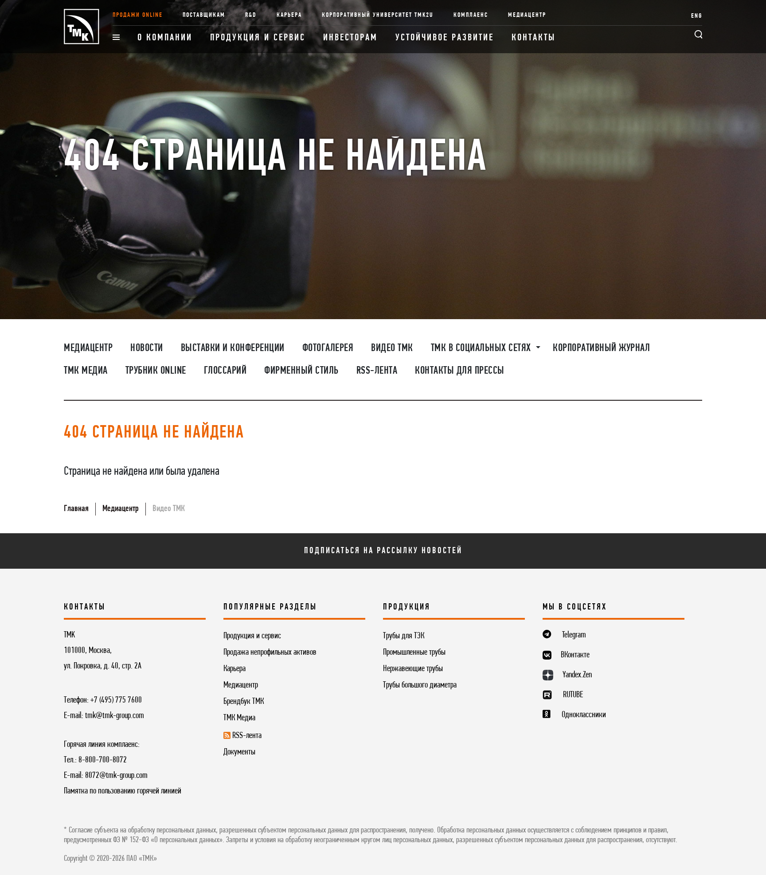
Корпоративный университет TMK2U (378, 15)
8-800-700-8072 (102, 760)
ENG (696, 16)
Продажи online (138, 15)
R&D (251, 15)
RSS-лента (377, 371)
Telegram (574, 635)
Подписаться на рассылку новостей (383, 551)
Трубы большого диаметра (420, 685)
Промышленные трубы (414, 652)
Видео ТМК (392, 348)
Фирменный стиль (301, 371)
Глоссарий (225, 371)
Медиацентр (527, 15)
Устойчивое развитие (444, 38)
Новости (146, 348)
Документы (239, 752)
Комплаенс (470, 15)
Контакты (533, 38)
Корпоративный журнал (601, 348)
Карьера (289, 15)
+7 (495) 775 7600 (116, 700)
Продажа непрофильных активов (270, 652)
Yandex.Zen (577, 675)
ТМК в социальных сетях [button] (482, 348)
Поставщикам (204, 15)
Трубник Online (155, 371)
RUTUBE (573, 695)
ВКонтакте (575, 655)
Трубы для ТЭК (403, 636)
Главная (76, 508)
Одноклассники (584, 715)
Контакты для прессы (459, 371)
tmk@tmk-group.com (114, 715)
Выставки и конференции (233, 348)
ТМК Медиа (86, 371)
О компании (164, 38)
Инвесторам (350, 38)
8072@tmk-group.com (116, 775)
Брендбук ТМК (243, 701)
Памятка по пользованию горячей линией (122, 791)
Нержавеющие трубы (413, 668)
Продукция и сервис (257, 38)
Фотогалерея (328, 348)
